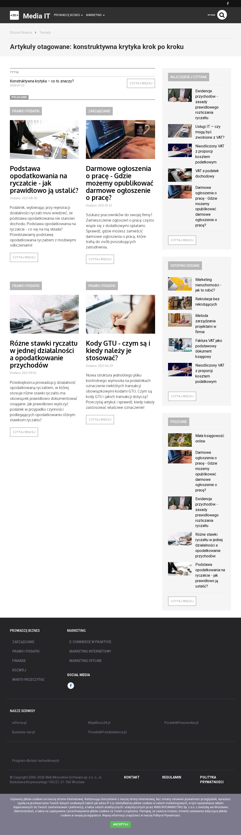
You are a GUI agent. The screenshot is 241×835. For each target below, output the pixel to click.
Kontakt (132, 777)
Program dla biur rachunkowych (35, 760)
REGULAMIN (171, 777)
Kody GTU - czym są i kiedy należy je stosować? (118, 350)
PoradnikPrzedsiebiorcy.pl (107, 732)
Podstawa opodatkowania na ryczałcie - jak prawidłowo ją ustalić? (44, 179)
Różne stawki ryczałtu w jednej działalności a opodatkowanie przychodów (43, 354)
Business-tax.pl (23, 732)
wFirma (211, 15)
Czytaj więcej (141, 83)
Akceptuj (120, 824)
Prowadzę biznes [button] (67, 15)
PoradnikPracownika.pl (181, 723)
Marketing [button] (94, 15)
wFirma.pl (19, 723)
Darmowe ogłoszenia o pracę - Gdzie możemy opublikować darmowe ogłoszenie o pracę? (119, 183)
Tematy (45, 32)
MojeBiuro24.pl (99, 723)
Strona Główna (21, 32)
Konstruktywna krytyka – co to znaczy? (42, 81)
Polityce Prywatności (166, 815)
